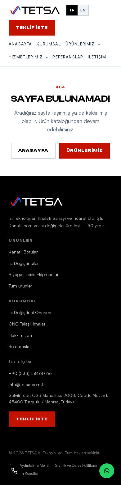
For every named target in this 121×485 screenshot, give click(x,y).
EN (83, 10)
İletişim (97, 56)
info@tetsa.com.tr (27, 384)
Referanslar (67, 56)
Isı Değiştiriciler (24, 263)
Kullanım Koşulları (24, 473)
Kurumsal (48, 43)
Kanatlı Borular (23, 251)
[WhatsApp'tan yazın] (106, 470)
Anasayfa (20, 43)
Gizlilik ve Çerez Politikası (76, 465)
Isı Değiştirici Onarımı (30, 312)
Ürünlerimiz (80, 43)
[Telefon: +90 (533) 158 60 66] (14, 470)
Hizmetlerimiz (26, 56)
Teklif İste (32, 27)
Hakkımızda (20, 335)
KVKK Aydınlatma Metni (29, 465)
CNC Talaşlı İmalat (27, 323)
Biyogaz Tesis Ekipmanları (34, 274)
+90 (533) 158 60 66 (30, 373)
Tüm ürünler (20, 285)
